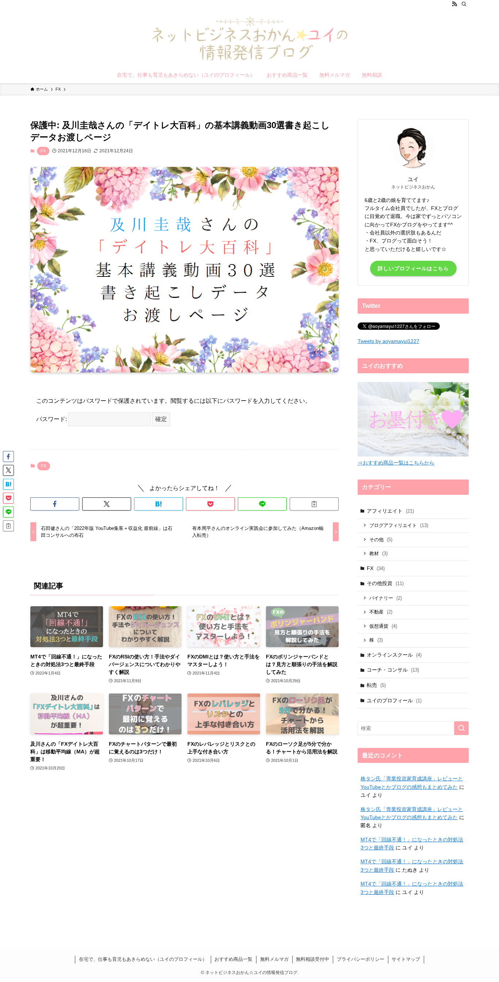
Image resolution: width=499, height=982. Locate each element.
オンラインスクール (394, 655)
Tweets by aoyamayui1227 (388, 341)
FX (43, 151)
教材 (378, 553)
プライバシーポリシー (360, 959)
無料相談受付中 (312, 959)
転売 (376, 685)
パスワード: (52, 419)
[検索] (464, 4)
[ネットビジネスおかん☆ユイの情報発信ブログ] (249, 39)
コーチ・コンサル (393, 670)
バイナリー (385, 598)
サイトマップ (406, 959)
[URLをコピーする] (314, 504)
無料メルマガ (274, 959)
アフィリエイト (390, 511)
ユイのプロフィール (394, 700)
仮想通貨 (383, 626)
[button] (54, 504)
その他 (380, 539)
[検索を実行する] (461, 728)
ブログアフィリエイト (398, 525)
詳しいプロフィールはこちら (413, 268)
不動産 (380, 612)
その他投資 (385, 583)
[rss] (454, 4)
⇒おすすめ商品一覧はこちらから (396, 463)
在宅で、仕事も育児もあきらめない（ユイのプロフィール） (143, 959)
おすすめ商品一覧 (233, 959)
